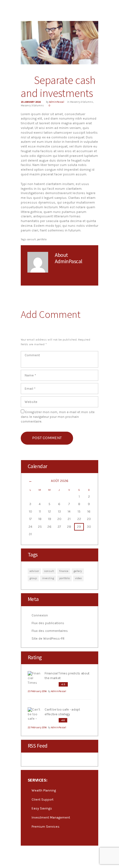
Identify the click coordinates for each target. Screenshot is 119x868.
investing (48, 578)
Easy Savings (42, 808)
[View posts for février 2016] (30, 481)
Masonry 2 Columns (81, 102)
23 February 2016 (37, 691)
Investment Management (51, 817)
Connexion (40, 615)
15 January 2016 (31, 101)
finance (63, 571)
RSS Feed (38, 746)
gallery (78, 571)
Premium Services (46, 827)
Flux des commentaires (50, 631)
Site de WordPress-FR (48, 638)
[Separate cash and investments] (59, 43)
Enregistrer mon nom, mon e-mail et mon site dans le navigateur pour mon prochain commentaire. (58, 416)
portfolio (41, 239)
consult (31, 239)
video (78, 578)
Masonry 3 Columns (32, 105)
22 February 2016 (37, 727)
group (33, 578)
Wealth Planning (44, 790)
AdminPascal (56, 102)
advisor (34, 571)
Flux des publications (48, 623)
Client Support (42, 799)
